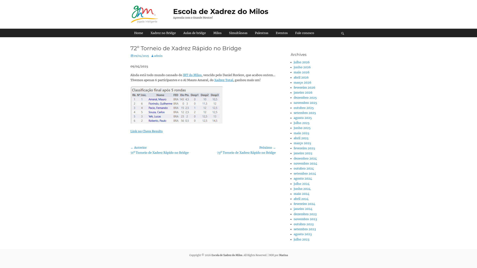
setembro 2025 (305, 113)
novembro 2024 (305, 163)
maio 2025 (301, 133)
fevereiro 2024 (304, 204)
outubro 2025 (304, 108)
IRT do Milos (192, 75)
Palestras (261, 33)
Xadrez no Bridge (163, 33)
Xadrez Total (223, 80)
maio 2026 (301, 72)
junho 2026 (302, 67)
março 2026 (302, 82)
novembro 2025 (305, 103)
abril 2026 (301, 77)
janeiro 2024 (303, 209)
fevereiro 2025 (304, 148)
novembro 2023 (305, 219)
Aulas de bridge (194, 33)
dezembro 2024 (305, 158)
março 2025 (302, 143)
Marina (283, 255)
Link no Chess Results (146, 131)
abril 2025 (301, 138)
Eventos (282, 33)
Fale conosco (304, 33)
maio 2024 (301, 194)
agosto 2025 (303, 118)
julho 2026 (302, 62)
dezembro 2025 (305, 97)
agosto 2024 (303, 178)
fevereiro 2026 (304, 87)
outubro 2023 (304, 224)
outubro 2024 (304, 168)
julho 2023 (301, 239)
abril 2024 (301, 199)
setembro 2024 (305, 173)
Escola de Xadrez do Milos (220, 11)
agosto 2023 (303, 234)
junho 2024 (302, 189)
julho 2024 (301, 184)
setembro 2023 (305, 229)
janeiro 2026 (303, 92)
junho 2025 (302, 128)
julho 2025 (301, 123)
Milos (217, 33)
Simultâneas (238, 33)
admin (158, 56)
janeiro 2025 (303, 153)
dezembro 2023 (305, 214)
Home (138, 33)
